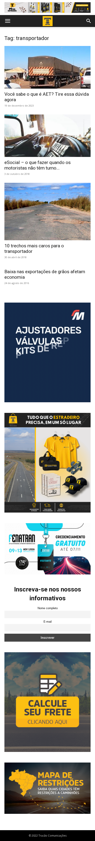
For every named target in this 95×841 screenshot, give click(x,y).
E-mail (48, 621)
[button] (7, 21)
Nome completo (48, 608)
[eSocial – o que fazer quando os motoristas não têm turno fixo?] (47, 135)
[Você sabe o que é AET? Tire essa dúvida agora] (47, 67)
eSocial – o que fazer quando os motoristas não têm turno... (37, 165)
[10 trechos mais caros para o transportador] (47, 211)
